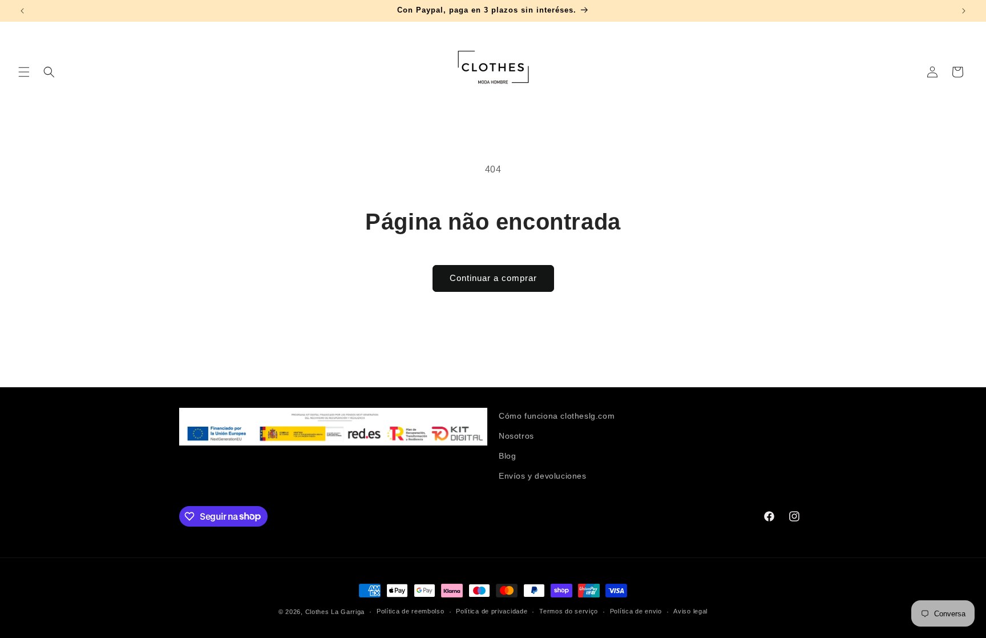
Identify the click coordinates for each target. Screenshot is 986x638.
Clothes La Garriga (335, 611)
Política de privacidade (491, 611)
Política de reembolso (410, 611)
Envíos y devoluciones (543, 475)
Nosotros (516, 435)
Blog (507, 455)
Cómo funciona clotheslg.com (557, 415)
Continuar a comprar (493, 278)
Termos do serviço (568, 611)
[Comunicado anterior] (22, 11)
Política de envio (636, 611)
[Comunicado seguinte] (963, 11)
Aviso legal (690, 611)
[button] (24, 72)
